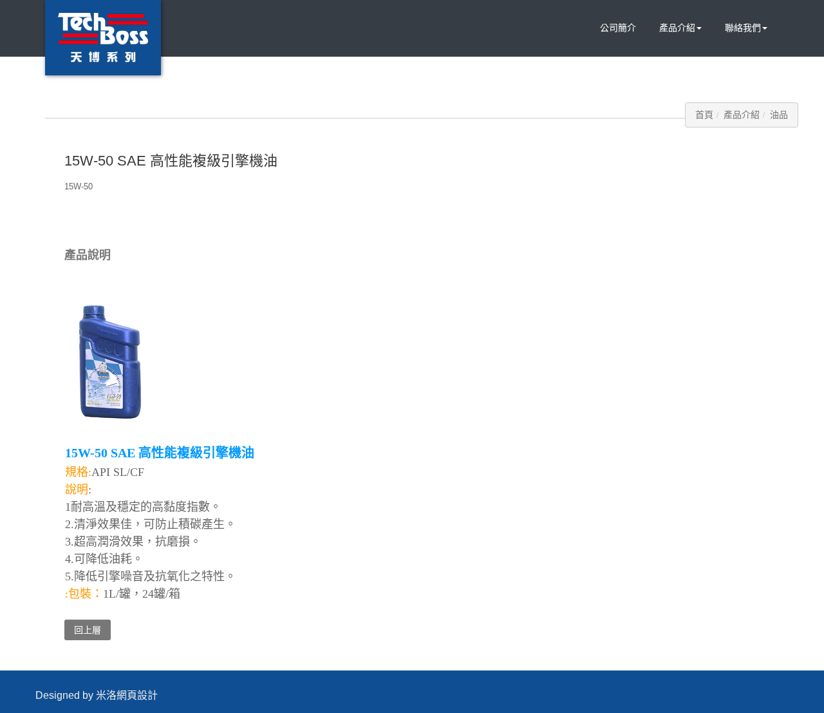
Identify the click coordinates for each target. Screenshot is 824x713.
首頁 (704, 114)
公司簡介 (618, 28)
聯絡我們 (743, 28)
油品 (779, 114)
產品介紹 (677, 28)
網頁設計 (137, 695)
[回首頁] (103, 37)
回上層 (87, 630)
